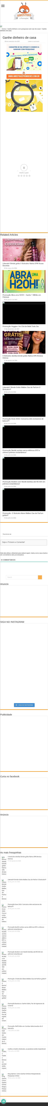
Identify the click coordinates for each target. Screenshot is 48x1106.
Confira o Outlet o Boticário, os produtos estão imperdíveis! (27, 1049)
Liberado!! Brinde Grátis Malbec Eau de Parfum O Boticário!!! (27, 879)
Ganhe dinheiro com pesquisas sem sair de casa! (24, 29)
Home (3, 29)
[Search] (40, 577)
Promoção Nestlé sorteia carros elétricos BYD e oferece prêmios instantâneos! (21, 451)
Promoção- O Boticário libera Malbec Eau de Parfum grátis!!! (27, 979)
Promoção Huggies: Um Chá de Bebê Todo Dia (21, 326)
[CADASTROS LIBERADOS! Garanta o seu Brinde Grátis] (24, 636)
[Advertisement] (24, 138)
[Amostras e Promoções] (24, 11)
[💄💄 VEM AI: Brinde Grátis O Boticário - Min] (24, 661)
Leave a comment (33, 41)
